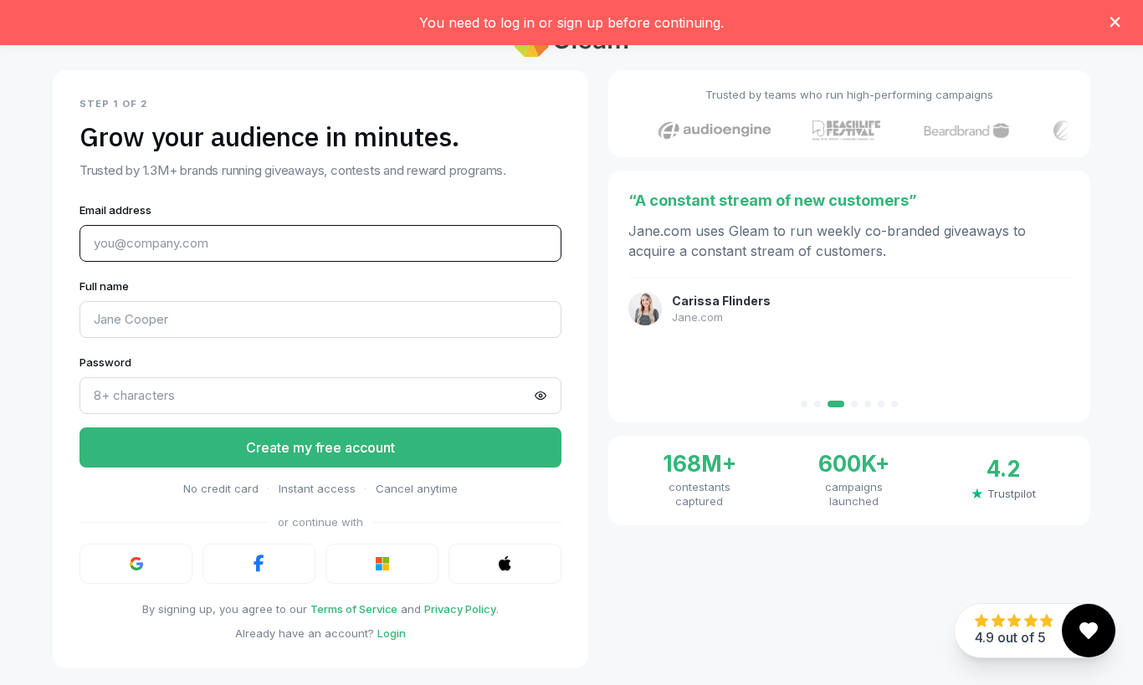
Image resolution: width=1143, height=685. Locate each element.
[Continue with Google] (135, 564)
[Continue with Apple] (504, 564)
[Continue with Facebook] (258, 564)
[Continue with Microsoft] (381, 564)
